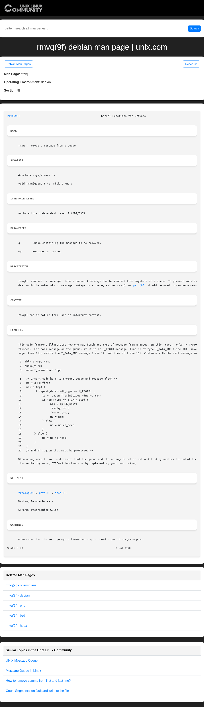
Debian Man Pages (19, 63)
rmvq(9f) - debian (18, 595)
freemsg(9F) (27, 492)
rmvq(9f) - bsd (15, 615)
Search (194, 28)
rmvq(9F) (13, 115)
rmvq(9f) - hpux (16, 625)
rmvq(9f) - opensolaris (21, 585)
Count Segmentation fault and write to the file (37, 690)
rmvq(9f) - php (15, 605)
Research (191, 63)
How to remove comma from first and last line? (38, 680)
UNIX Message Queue (22, 660)
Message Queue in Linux (23, 670)
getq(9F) (139, 285)
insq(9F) (61, 492)
